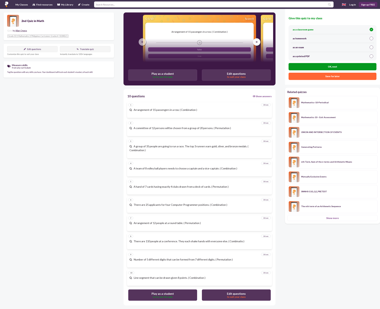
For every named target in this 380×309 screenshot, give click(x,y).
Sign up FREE (368, 4)
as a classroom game (303, 29)
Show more (332, 218)
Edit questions (34, 49)
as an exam (298, 47)
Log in (352, 4)
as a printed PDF (301, 56)
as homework (299, 38)
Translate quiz (87, 49)
